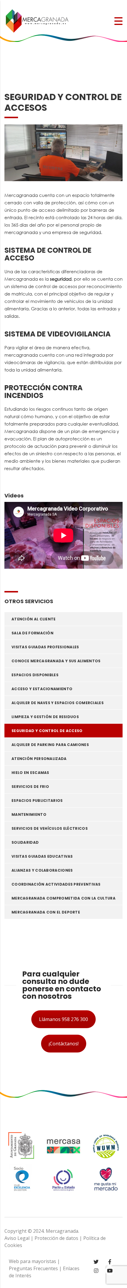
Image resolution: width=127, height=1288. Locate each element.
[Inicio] (36, 20)
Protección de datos (56, 1238)
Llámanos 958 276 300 (63, 1019)
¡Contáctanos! (64, 1043)
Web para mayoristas (32, 1261)
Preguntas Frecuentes (33, 1268)
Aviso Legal (17, 1238)
